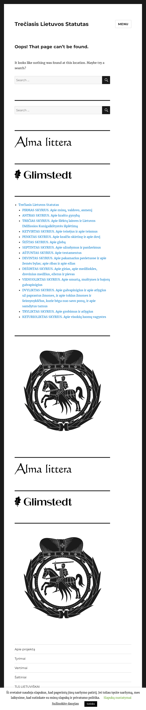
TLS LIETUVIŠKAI (27, 686)
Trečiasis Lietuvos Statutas (52, 24)
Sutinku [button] (91, 704)
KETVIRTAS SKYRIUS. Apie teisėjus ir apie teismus (60, 231)
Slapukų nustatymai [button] (117, 698)
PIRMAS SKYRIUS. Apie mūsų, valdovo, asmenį (57, 210)
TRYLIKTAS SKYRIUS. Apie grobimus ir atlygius (57, 311)
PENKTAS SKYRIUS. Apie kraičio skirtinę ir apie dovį (61, 237)
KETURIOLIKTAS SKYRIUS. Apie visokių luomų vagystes (64, 317)
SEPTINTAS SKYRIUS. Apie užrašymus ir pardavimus (61, 247)
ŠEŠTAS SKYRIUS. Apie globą (44, 242)
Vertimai (21, 668)
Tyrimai (20, 658)
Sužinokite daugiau (65, 703)
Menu (123, 24)
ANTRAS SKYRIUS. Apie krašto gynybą (51, 215)
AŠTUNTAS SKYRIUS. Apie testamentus (52, 253)
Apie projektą (25, 649)
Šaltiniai (20, 677)
